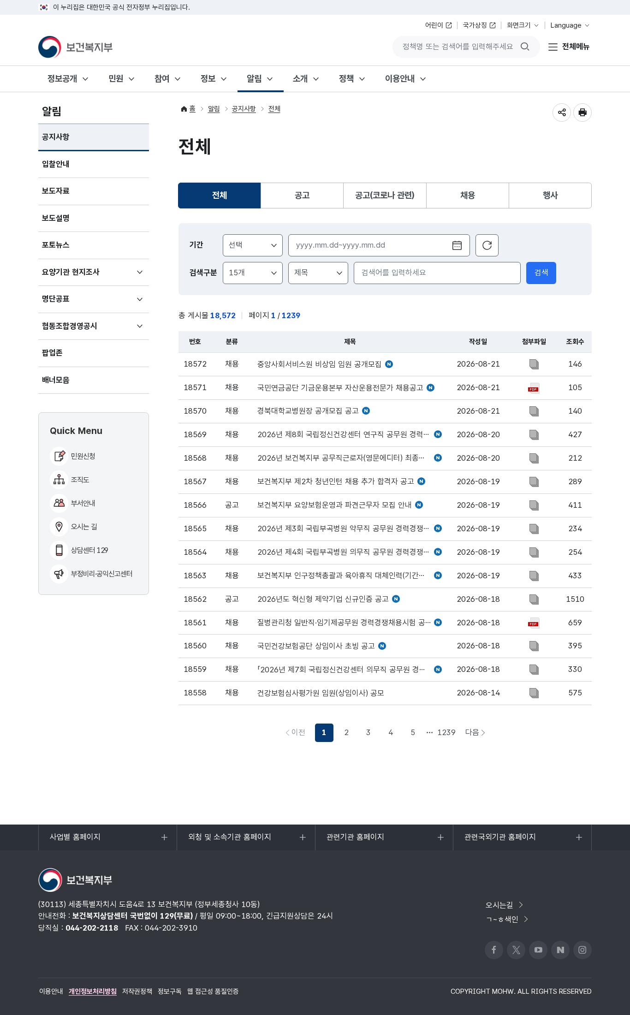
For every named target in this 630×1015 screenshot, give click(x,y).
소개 (300, 78)
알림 (254, 78)
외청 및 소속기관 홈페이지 (229, 841)
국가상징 (475, 25)
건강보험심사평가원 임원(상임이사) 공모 (320, 693)
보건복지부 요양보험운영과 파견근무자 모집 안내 (334, 505)
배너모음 (56, 380)
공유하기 (562, 112)
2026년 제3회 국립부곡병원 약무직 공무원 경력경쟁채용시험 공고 (349, 528)
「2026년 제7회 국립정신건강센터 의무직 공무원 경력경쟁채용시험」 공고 (349, 669)
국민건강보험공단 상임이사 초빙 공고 (316, 646)
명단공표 (69, 303)
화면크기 (519, 25)
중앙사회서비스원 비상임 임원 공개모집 (319, 364)
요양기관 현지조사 (84, 276)
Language (566, 25)
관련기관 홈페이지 (355, 841)
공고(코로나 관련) (384, 195)
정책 (346, 78)
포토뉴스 (56, 244)
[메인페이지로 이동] (75, 47)
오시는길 (499, 905)
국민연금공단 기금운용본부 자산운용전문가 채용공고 (340, 388)
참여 (162, 78)
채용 (467, 195)
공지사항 (56, 137)
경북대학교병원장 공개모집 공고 (308, 411)
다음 (478, 735)
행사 (550, 195)
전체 (274, 109)
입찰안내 (56, 164)
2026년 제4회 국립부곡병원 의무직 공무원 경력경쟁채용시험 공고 (349, 552)
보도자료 (56, 191)
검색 (541, 272)
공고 (302, 195)
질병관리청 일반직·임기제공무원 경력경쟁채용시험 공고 (344, 622)
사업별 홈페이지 (75, 841)
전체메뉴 (576, 46)
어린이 (434, 25)
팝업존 (52, 352)
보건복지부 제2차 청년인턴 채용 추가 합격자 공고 (335, 481)
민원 (115, 78)
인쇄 (582, 112)
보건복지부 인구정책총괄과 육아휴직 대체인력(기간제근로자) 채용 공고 (349, 575)
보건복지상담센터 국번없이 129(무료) (132, 915)
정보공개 (62, 78)
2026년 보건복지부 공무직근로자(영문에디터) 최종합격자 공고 (349, 458)
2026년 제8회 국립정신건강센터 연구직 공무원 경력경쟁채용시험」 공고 (349, 434)
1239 (446, 732)
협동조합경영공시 (83, 330)
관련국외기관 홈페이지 (500, 841)
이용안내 (400, 78)
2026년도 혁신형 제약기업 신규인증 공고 (323, 599)
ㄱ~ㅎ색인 (502, 919)
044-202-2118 (91, 927)
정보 (208, 78)
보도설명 (56, 218)
